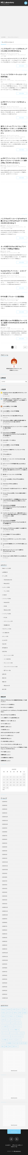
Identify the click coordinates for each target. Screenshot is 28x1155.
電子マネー (6, 429)
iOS (4, 606)
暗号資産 (4, 647)
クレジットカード (10, 136)
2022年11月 (5, 820)
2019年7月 (4, 971)
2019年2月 (4, 990)
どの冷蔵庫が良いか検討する (7, 757)
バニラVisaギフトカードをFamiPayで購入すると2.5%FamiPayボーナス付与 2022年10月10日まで (14, 221)
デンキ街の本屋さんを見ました (7, 741)
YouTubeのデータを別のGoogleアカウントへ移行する (15, 488)
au (2, 166)
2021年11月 (5, 865)
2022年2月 (4, 854)
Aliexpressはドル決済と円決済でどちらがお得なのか (15, 556)
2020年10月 (5, 915)
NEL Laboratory (7, 2)
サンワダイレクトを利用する (7, 707)
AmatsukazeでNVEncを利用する (10, 483)
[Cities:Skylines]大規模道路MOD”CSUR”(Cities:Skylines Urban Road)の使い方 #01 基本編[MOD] (14, 434)
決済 (5, 56)
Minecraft (6, 417)
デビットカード (7, 662)
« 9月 (3, 789)
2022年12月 (5, 816)
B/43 (3, 300)
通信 (5, 480)
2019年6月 (4, 975)
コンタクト (8, 1145)
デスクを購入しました (5, 751)
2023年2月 (4, 809)
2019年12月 (5, 952)
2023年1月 (4, 813)
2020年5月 (4, 933)
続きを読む (21, 65)
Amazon (3, 1009)
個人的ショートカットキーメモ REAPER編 (12, 474)
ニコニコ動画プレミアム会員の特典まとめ (10, 717)
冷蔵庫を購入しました (5, 754)
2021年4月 (4, 892)
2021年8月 (4, 877)
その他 (3, 594)
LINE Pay (4, 252)
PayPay (3, 1016)
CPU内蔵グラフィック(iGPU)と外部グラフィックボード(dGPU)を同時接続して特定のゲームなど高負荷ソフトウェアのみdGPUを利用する (15, 400)
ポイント (4, 636)
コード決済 (8, 328)
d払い (25, 1009)
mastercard (4, 136)
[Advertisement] (14, 21)
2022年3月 (4, 850)
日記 (3, 644)
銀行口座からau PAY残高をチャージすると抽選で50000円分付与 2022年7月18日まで (14, 323)
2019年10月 (5, 960)
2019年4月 (4, 983)
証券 (3, 674)
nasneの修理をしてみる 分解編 (10, 406)
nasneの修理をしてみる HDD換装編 (11, 411)
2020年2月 (4, 945)
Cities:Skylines (7, 395)
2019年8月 (4, 967)
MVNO (24, 1012)
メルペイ (3, 1043)
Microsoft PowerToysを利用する (8, 714)
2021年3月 (4, 896)
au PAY (5, 166)
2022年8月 (4, 831)
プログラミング (5, 628)
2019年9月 (4, 964)
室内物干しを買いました (6, 726)
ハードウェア (7, 408)
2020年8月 (4, 922)
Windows (6, 451)
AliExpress (6, 557)
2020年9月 (4, 918)
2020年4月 (4, 937)
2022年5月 (4, 843)
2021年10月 (5, 869)
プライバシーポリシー (17, 1145)
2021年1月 (4, 903)
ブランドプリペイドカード (13, 53)
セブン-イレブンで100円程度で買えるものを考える (14, 463)
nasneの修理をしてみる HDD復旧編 (11, 445)
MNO (20, 1012)
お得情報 (4, 572)
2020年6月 (4, 930)
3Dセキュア (4, 54)
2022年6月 (4, 839)
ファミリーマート (10, 80)
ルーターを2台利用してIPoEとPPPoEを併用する (13, 479)
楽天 (18, 1043)
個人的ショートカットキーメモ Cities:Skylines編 (14, 459)
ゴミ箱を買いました (5, 729)
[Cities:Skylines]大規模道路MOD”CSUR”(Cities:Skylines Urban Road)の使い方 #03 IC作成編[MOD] (14, 507)
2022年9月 (4, 828)
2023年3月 (4, 805)
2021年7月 (4, 881)
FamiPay (3, 226)
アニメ (5, 591)
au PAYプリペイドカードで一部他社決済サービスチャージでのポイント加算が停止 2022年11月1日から (14, 160)
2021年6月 (4, 884)
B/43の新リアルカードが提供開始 (12, 296)
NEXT (25, 347)
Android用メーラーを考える (9, 440)
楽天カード (3, 138)
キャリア (18, 1019)
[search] (26, 381)
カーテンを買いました (5, 723)
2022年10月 (5, 824)
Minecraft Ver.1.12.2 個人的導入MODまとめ (13, 415)
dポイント (19, 1009)
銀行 (3, 689)
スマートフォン (7, 621)
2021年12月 (5, 862)
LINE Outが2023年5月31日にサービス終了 (10, 732)
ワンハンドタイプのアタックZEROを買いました (11, 744)
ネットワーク (13, 1033)
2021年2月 (4, 899)
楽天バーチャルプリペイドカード (12, 138)
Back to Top (14, 1132)
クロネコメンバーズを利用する (7, 704)
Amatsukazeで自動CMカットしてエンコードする (14, 449)
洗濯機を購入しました (5, 760)
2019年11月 (5, 956)
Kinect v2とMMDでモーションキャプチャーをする (14, 539)
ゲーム (3, 576)
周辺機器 (6, 517)
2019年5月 (4, 979)
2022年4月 (4, 847)
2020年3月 (4, 941)
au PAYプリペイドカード (12, 166)
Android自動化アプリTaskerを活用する (12, 534)
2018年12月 (5, 998)
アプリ (12, 1019)
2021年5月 (4, 888)
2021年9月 (4, 873)
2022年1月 (4, 858)
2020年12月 (5, 907)
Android (5, 442)
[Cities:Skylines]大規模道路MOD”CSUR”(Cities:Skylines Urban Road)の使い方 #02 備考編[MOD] (14, 522)
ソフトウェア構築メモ (14, 1029)
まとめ (5, 465)
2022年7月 (4, 835)
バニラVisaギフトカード (12, 54)
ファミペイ (4, 80)
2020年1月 (4, 949)
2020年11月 (5, 911)
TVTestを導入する (7, 454)
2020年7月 (4, 926)
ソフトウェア (7, 456)
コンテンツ (4, 587)
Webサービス (6, 490)
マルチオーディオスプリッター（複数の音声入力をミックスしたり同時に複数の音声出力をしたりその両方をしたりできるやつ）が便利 (15, 514)
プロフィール (14, 1146)
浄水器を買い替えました (6, 738)
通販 (3, 681)
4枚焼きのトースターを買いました (8, 720)
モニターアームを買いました (7, 735)
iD (7, 1012)
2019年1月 (4, 994)
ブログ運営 (4, 632)
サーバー (10, 1026)
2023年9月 (4, 801)
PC (4, 403)
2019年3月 (4, 986)
